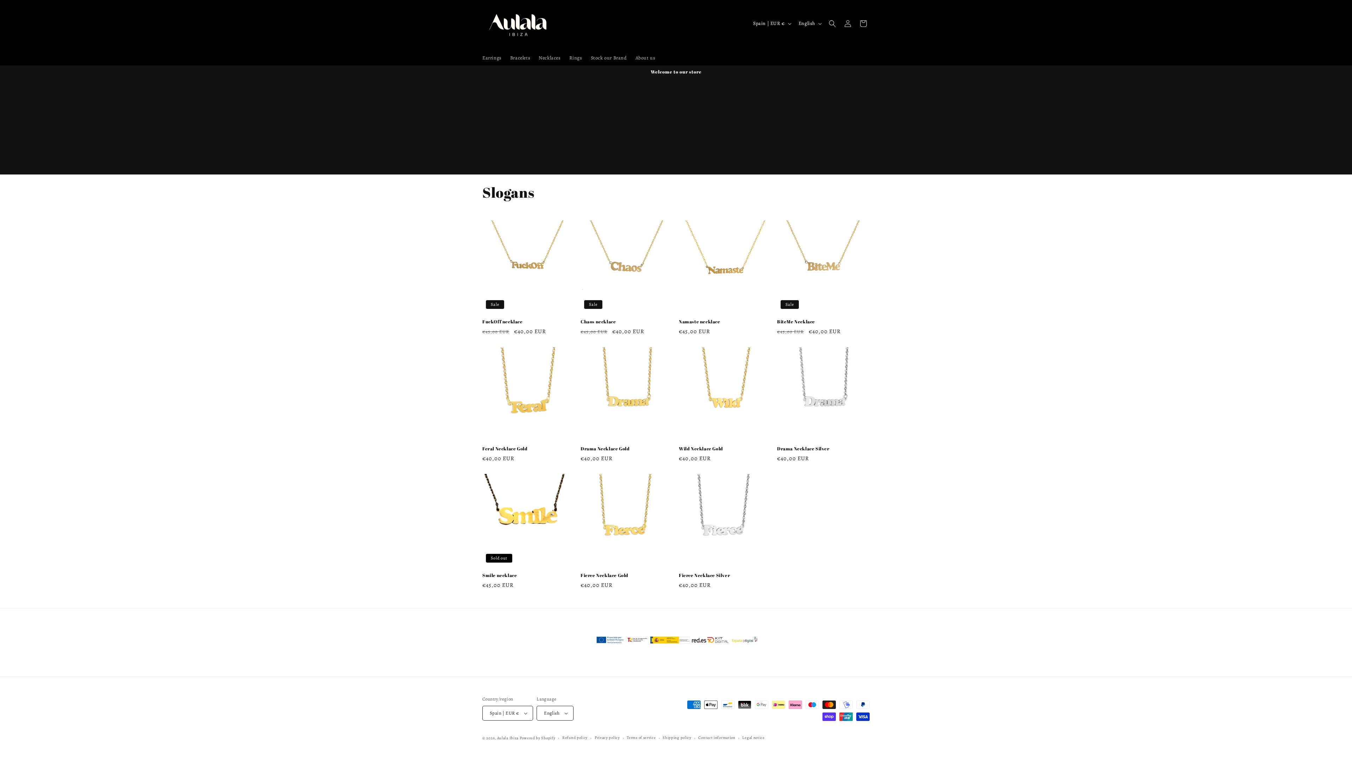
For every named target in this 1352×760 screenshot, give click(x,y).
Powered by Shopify (538, 738)
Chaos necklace (598, 322)
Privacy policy (607, 737)
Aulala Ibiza (508, 738)
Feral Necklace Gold (504, 449)
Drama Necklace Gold (605, 449)
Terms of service (641, 737)
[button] (832, 23)
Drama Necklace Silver (803, 449)
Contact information (716, 737)
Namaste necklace (699, 322)
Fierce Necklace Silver (704, 575)
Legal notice (753, 737)
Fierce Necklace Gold (604, 575)
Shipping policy (677, 737)
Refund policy (575, 737)
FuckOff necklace (502, 322)
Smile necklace (499, 575)
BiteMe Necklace (796, 322)
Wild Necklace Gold (701, 449)
